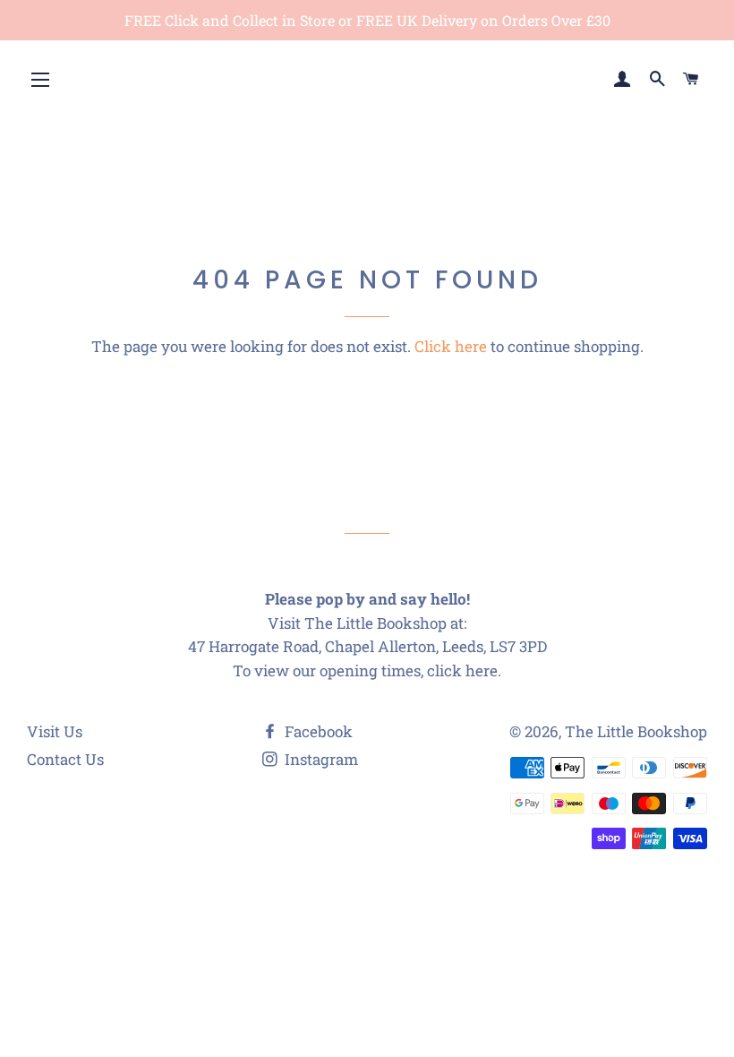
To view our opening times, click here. (367, 670)
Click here (450, 346)
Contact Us (65, 759)
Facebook (317, 731)
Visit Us (54, 731)
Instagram (319, 759)
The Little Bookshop (636, 731)
